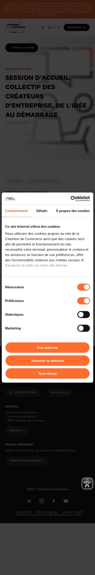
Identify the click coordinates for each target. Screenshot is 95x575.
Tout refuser (47, 373)
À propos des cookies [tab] (73, 211)
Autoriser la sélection (47, 360)
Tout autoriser (47, 348)
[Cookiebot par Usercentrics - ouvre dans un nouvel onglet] (70, 198)
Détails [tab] (41, 211)
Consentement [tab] (16, 211)
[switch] (83, 300)
